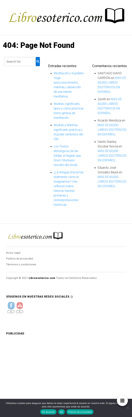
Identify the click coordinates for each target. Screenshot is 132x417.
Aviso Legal (13, 252)
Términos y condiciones (21, 264)
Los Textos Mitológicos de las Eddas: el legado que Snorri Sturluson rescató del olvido (67, 155)
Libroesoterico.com (42, 278)
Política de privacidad (19, 258)
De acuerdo (48, 411)
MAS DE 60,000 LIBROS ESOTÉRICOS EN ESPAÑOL (112, 129)
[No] (127, 408)
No (61, 411)
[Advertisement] (66, 362)
